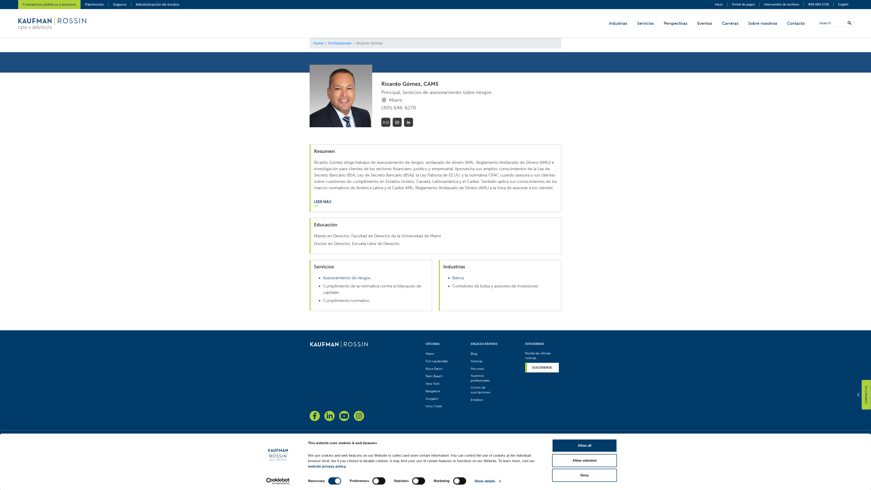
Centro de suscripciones (480, 390)
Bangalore (433, 391)
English (843, 4)
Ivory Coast (434, 406)
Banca (458, 277)
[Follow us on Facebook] (315, 416)
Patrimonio (94, 4)
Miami (430, 354)
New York (433, 384)
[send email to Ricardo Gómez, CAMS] (397, 123)
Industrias (618, 23)
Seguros (120, 4)
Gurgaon (432, 399)
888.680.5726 (818, 4)
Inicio (719, 4)
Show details (485, 481)
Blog (474, 354)
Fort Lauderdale (437, 361)
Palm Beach (434, 376)
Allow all (584, 445)
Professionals (339, 43)
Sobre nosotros (762, 23)
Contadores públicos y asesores (49, 4)
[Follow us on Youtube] (344, 416)
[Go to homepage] (339, 344)
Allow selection (585, 460)
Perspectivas (675, 23)
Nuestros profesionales (480, 378)
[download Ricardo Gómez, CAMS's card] (385, 123)
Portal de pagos (743, 4)
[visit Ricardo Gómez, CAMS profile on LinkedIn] (408, 123)
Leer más (322, 202)
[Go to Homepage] (52, 23)
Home (318, 43)
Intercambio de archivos (781, 4)
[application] (709, 23)
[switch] (378, 481)
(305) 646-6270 (398, 107)
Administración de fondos (157, 4)
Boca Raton (434, 369)
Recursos (477, 369)
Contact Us (866, 395)
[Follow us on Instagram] (359, 416)
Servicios (645, 23)
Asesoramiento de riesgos (346, 277)
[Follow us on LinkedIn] (329, 416)
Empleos (477, 400)
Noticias (476, 361)
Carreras (730, 23)
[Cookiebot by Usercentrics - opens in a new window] (278, 481)
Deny (584, 475)
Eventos (704, 23)
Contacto (796, 23)
